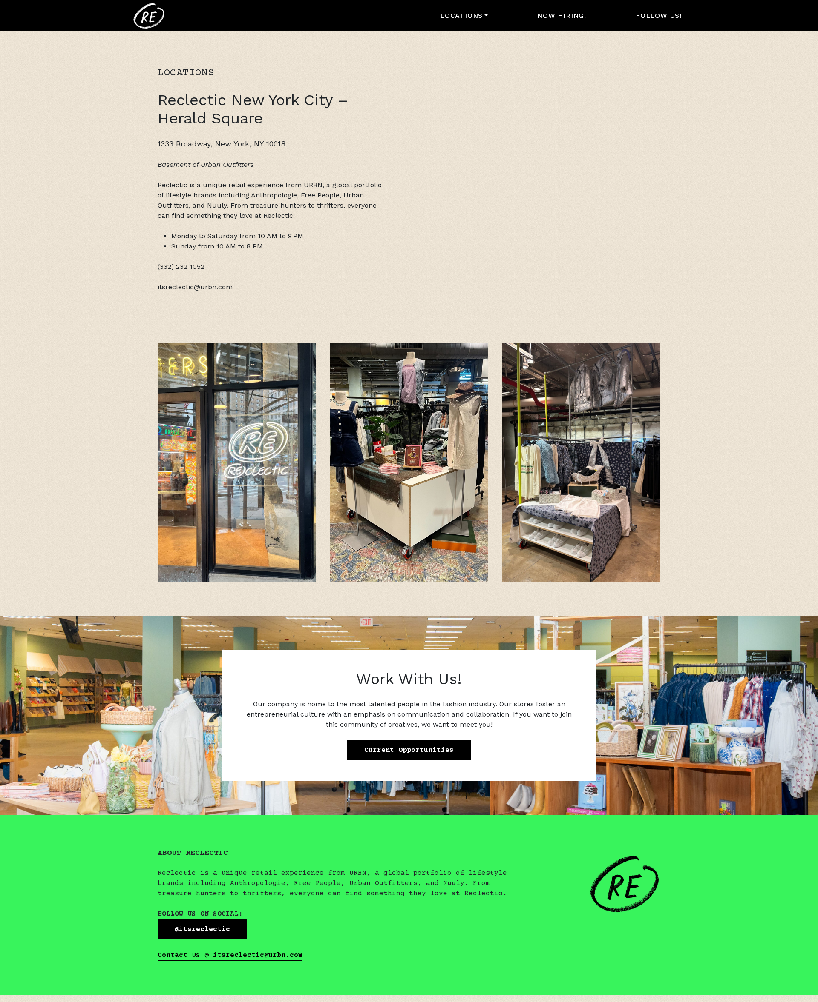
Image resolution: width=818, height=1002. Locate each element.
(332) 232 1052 (181, 267)
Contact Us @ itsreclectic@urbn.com (230, 955)
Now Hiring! (561, 15)
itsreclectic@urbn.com (195, 287)
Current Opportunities (409, 750)
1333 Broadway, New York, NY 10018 (221, 143)
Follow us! (659, 15)
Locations (461, 15)
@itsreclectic (202, 929)
